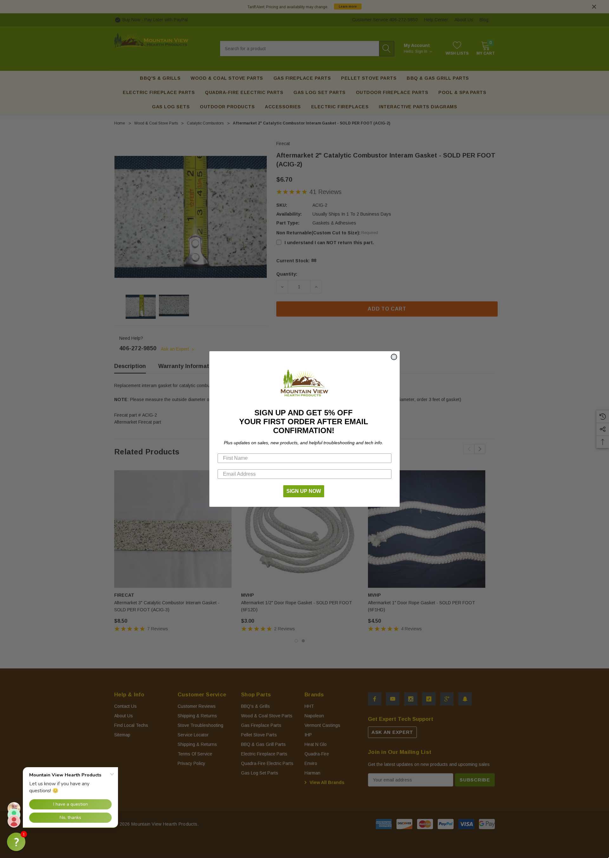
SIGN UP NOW (303, 491)
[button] (16, 842)
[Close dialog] (394, 357)
